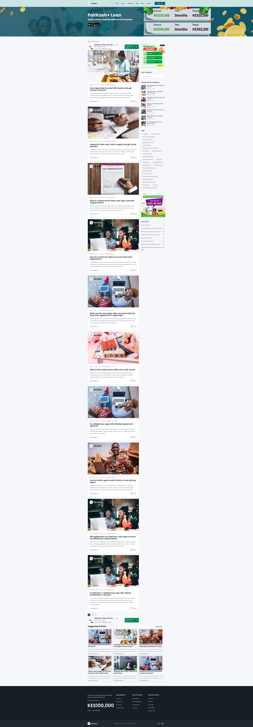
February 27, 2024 (94, 477)
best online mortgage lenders (149, 136)
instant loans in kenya (147, 153)
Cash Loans (111, 589)
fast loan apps (145, 151)
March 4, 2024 (94, 310)
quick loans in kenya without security (150, 176)
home (117, 3)
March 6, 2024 (94, 197)
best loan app (145, 134)
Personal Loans (111, 197)
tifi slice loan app (146, 184)
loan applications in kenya (148, 159)
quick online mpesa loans (148, 179)
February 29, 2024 (94, 420)
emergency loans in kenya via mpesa (150, 148)
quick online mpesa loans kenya (149, 182)
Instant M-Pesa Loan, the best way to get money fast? (150, 672)
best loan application (155, 134)
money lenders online (158, 165)
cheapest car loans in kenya (148, 142)
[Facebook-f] (159, 723)
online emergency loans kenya (149, 167)
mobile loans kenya (146, 165)
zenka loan (155, 184)
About (123, 3)
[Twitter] (162, 723)
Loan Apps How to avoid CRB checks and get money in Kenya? (125, 645)
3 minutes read (102, 84)
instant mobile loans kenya (148, 156)
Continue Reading (93, 101)
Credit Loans (110, 310)
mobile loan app (146, 162)
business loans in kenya (147, 139)
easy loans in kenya (147, 145)
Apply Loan (160, 3)
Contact (148, 3)
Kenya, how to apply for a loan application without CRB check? (99, 672)
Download (130, 3)
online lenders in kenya (147, 170)
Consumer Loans (111, 366)
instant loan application (156, 151)
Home (89, 41)
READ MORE (159, 626)
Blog (137, 3)
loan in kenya (159, 159)
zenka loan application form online (150, 187)
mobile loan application (157, 162)
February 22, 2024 (94, 533)
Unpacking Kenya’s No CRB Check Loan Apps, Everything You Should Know (150, 646)
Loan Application (111, 84)
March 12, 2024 (94, 84)
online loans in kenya (147, 173)
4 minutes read (102, 253)
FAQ (142, 3)
